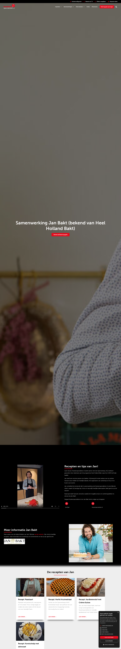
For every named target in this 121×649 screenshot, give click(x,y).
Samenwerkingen (68, 6)
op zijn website (39, 534)
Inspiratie (57, 6)
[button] (116, 7)
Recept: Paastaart (25, 599)
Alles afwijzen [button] (109, 640)
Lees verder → (22, 616)
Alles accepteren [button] (109, 637)
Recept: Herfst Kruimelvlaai (60, 599)
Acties (88, 6)
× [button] (118, 612)
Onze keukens (79, 6)
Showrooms (95, 6)
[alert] (109, 629)
